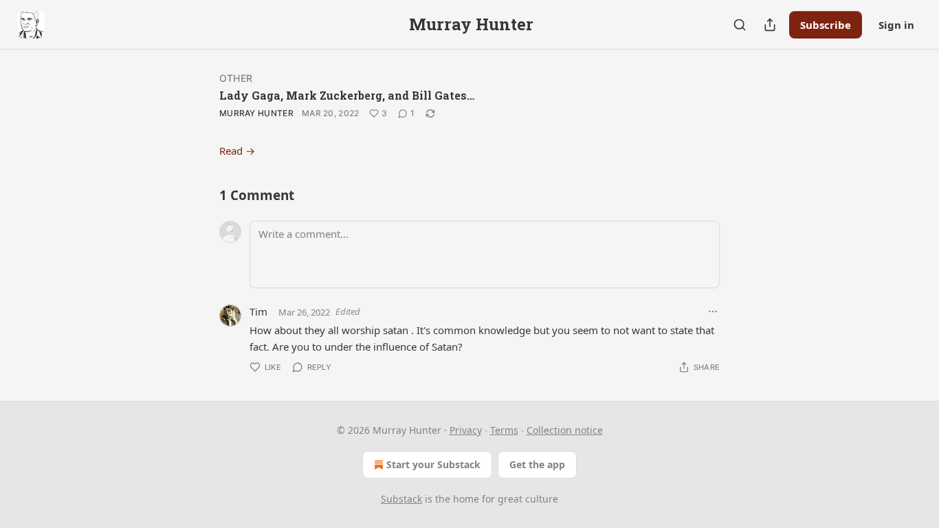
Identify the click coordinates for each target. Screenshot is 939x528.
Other (235, 78)
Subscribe (825, 25)
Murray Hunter (256, 113)
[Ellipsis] (713, 311)
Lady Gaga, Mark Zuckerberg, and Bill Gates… (346, 95)
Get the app (537, 464)
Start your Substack (433, 464)
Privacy (466, 430)
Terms (504, 430)
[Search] (739, 24)
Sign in (896, 25)
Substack (401, 498)
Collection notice (565, 430)
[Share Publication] (770, 24)
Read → (237, 150)
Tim (258, 311)
